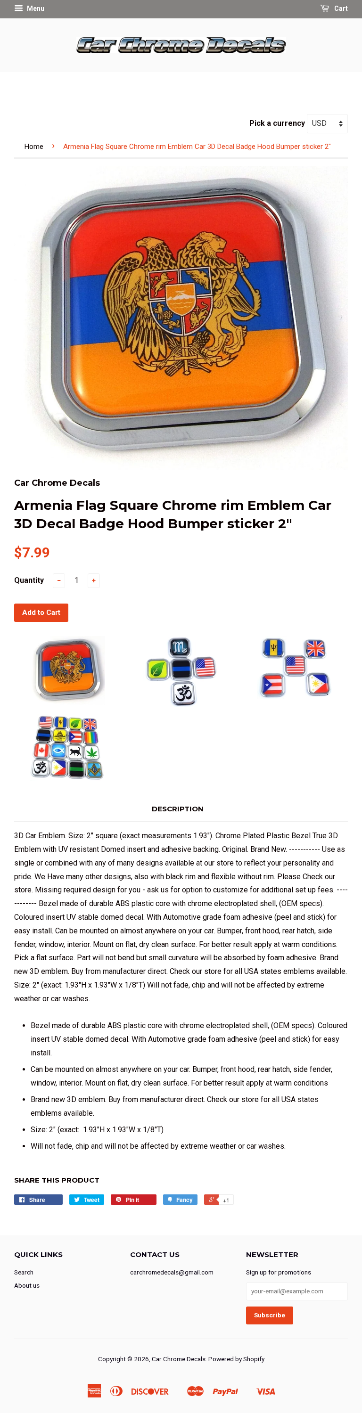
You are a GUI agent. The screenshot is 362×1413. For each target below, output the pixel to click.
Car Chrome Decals (179, 1359)
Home (34, 146)
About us (27, 1285)
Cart (340, 8)
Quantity (29, 580)
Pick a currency (278, 123)
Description (178, 808)
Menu (34, 8)
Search (23, 1272)
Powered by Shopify (236, 1359)
